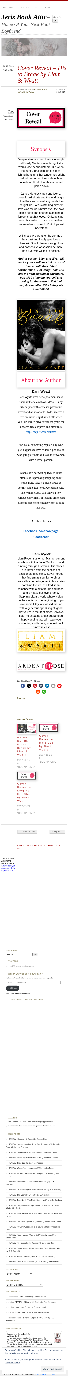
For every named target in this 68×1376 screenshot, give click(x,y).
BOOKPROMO (41, 89)
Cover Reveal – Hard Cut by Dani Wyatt (46, 742)
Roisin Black (14, 1336)
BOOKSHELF (9, 8)
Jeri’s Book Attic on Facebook (26, 1000)
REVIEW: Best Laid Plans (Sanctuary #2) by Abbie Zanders (34, 1152)
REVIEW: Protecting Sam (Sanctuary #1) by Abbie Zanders (33, 1157)
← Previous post (27, 832)
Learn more (40, 1374)
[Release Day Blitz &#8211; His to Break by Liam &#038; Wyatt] (26, 728)
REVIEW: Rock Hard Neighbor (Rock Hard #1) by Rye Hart (34, 1262)
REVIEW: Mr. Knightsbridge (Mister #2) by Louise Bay (31, 1243)
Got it (53, 1374)
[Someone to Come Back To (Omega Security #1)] (57, 1342)
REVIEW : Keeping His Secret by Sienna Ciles (28, 1139)
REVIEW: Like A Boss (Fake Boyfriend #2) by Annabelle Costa (35, 1221)
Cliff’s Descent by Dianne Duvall (32, 1297)
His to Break (8, 116)
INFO (37, 8)
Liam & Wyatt (8, 120)
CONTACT (24, 8)
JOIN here (13, 988)
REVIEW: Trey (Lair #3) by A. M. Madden (26, 1163)
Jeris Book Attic (24, 17)
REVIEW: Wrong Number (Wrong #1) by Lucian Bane (31, 1168)
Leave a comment (60, 90)
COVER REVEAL (25, 92)
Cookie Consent (12, 1362)
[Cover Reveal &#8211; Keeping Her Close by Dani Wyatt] (26, 775)
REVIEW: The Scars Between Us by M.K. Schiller (29, 1195)
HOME (47, 8)
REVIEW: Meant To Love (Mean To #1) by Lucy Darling (32, 1256)
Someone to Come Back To (18, 1334)
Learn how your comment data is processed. (8, 868)
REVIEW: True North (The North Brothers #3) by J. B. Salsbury (35, 1200)
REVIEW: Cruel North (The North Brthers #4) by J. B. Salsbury (35, 1189)
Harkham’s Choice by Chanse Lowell (30, 1307)
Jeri (29, 89)
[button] (23, 686)
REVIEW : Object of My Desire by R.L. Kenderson (36, 1302)
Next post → (57, 832)
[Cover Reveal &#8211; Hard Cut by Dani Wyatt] (48, 727)
